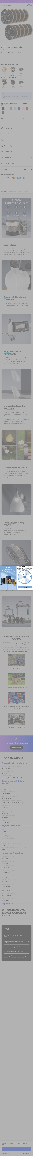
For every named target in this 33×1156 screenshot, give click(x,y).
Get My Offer (25, 587)
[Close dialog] (32, 566)
